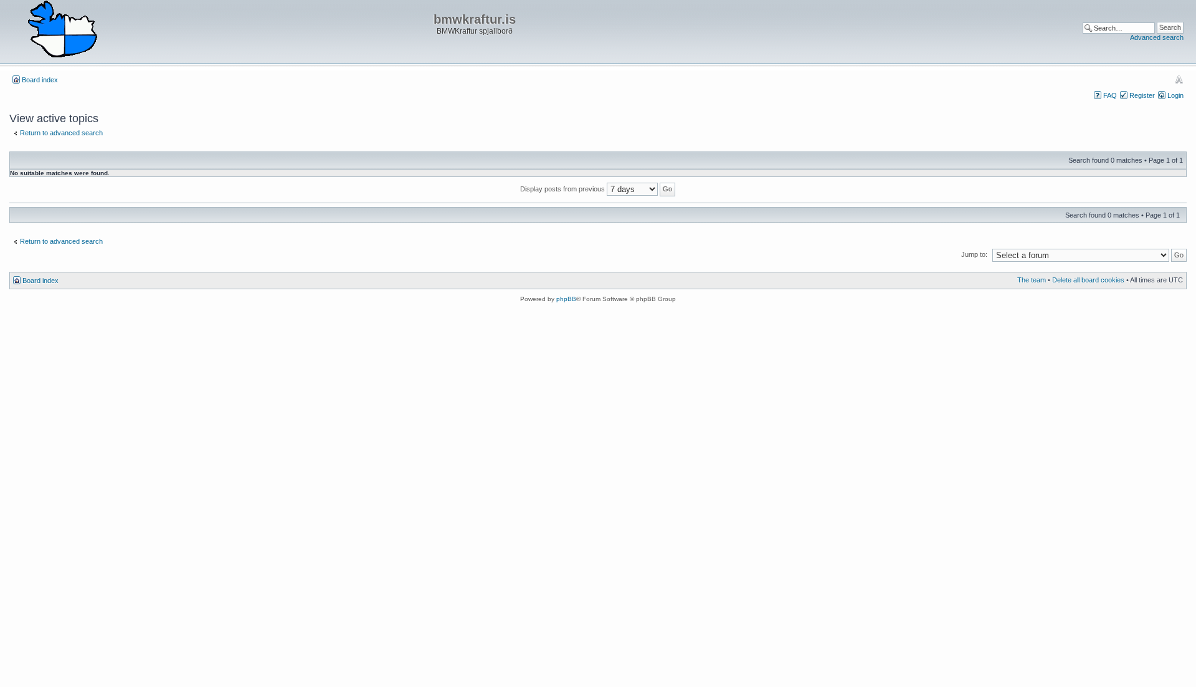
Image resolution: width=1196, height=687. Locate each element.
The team (1031, 280)
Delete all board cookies (1088, 280)
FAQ (1110, 95)
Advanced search (1157, 37)
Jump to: (974, 254)
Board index (40, 80)
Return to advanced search (61, 133)
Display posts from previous (563, 189)
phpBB (566, 298)
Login (1175, 95)
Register (1142, 95)
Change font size (1179, 79)
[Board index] (62, 30)
